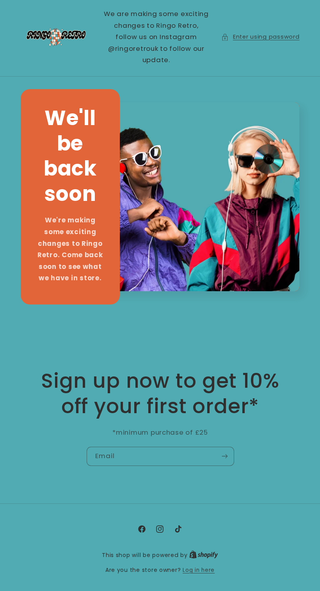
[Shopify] (203, 555)
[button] (260, 37)
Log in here (199, 570)
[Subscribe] (224, 456)
